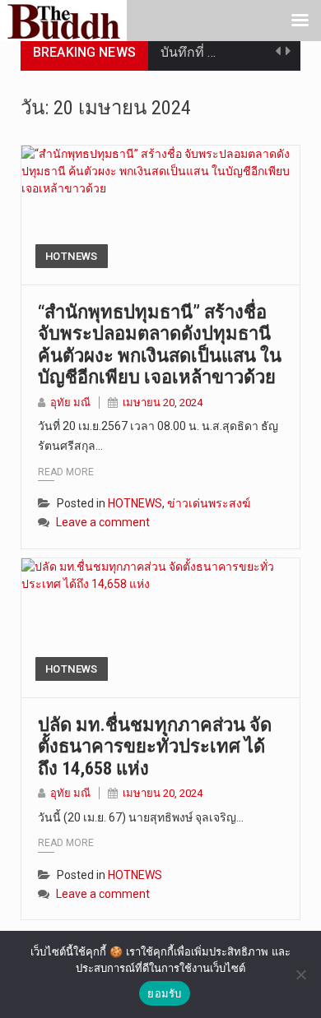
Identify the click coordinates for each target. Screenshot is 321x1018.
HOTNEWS (71, 256)
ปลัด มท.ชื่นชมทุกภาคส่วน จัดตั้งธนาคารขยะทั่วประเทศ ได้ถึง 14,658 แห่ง (155, 747)
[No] (300, 974)
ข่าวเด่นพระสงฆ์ (208, 503)
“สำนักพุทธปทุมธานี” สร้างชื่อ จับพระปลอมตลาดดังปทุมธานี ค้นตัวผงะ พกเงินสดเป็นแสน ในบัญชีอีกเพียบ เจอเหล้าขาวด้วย (159, 344)
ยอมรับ (164, 993)
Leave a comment (103, 522)
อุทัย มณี (70, 402)
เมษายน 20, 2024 (162, 402)
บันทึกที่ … (188, 52)
